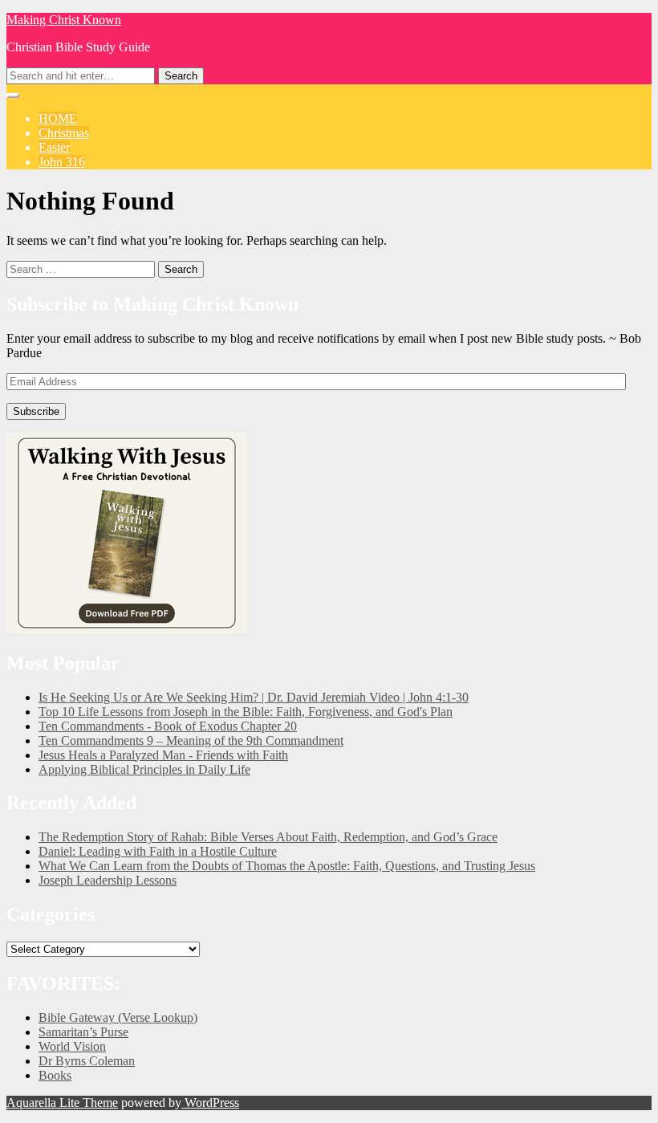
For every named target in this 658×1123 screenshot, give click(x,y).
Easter (54, 147)
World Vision (72, 1046)
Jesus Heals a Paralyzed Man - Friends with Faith (163, 755)
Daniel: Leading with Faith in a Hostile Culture (158, 851)
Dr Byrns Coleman (87, 1061)
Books (55, 1075)
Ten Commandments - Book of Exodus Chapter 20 (168, 726)
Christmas (64, 133)
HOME (58, 118)
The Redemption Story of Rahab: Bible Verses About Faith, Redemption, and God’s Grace (268, 837)
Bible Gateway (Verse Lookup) (118, 1017)
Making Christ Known (63, 19)
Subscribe (36, 411)
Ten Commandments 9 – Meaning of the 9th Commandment (191, 740)
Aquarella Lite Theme (62, 1102)
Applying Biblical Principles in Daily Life (144, 769)
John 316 (62, 162)
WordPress (210, 1102)
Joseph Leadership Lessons (108, 880)
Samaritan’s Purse (83, 1032)
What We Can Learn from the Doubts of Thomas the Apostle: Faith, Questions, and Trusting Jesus (287, 866)
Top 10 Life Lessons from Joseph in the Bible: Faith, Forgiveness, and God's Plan (246, 711)
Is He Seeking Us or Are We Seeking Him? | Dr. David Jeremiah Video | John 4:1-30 (254, 697)
